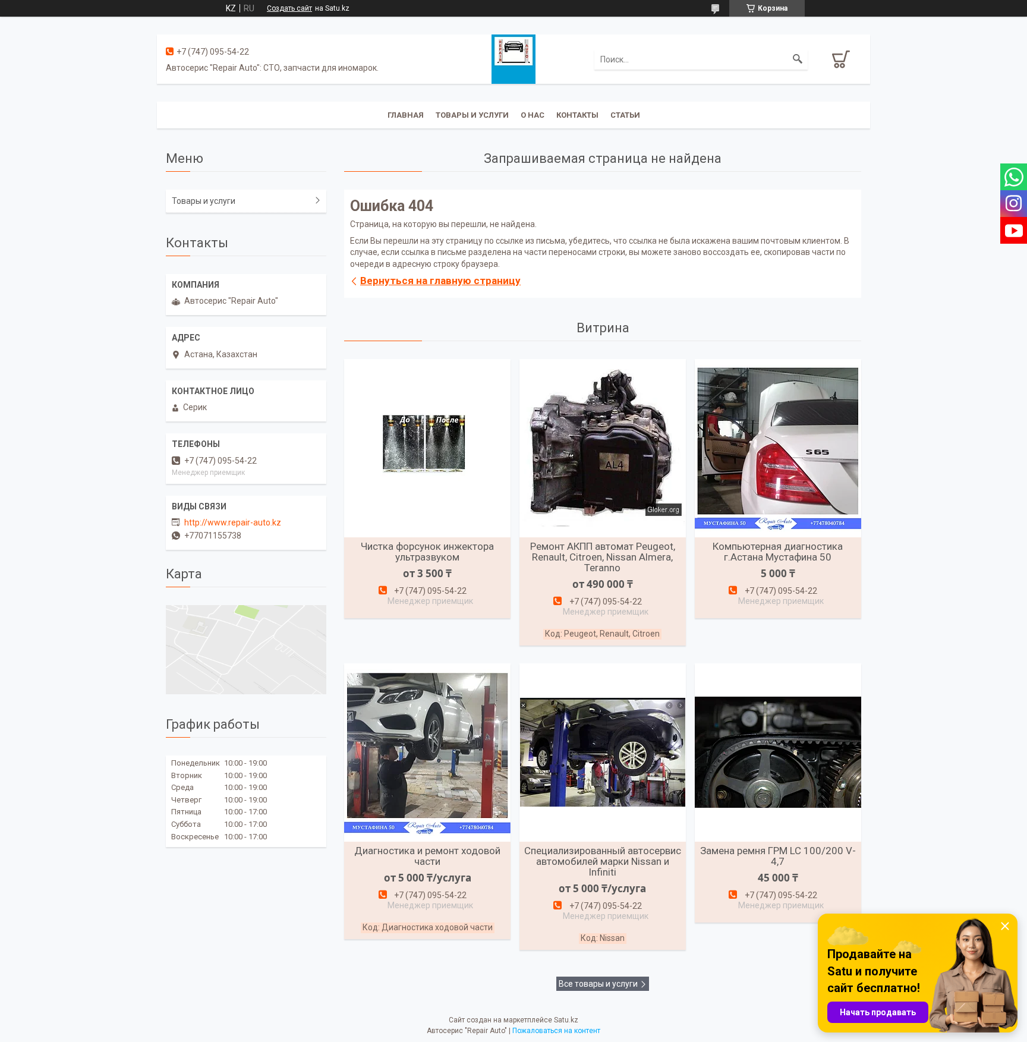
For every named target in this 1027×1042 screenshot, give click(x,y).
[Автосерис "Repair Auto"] (513, 58)
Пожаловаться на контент (556, 1031)
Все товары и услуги (598, 984)
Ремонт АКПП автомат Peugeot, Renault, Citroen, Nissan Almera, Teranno (602, 557)
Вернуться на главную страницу (440, 281)
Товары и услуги (472, 115)
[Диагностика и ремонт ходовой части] (427, 752)
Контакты (577, 115)
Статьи (625, 115)
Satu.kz (566, 1020)
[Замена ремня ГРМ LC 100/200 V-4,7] (778, 752)
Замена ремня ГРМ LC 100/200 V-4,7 (778, 856)
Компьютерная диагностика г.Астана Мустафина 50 (778, 551)
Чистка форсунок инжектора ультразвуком (427, 551)
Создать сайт (289, 8)
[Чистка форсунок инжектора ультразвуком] (427, 448)
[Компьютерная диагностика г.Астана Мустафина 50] (778, 448)
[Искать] (797, 59)
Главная (406, 115)
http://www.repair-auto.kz (232, 522)
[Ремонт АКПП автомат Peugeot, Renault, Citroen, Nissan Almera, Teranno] (602, 448)
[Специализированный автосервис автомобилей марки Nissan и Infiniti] (602, 752)
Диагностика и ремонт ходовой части (427, 856)
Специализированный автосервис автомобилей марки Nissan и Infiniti (602, 861)
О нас (532, 115)
